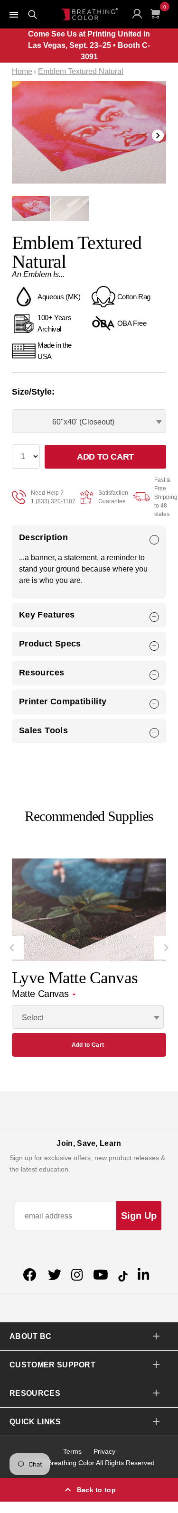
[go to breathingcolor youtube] (101, 1275)
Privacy (104, 1451)
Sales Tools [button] (43, 730)
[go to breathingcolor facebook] (31, 1275)
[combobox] (89, 421)
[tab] (89, 537)
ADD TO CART (105, 456)
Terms (72, 1451)
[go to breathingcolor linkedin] (143, 1275)
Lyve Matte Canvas (75, 978)
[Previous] (12, 947)
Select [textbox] (32, 1018)
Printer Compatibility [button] (63, 701)
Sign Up (139, 1215)
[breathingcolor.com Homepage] (89, 14)
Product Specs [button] (50, 643)
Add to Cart (88, 1045)
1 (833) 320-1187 (53, 501)
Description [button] (43, 537)
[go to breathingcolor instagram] (77, 1275)
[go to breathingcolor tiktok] (123, 1275)
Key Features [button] (47, 614)
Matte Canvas (41, 993)
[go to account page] (139, 16)
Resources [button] (41, 672)
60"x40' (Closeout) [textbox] (83, 422)
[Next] (166, 947)
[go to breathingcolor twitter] (55, 1275)
